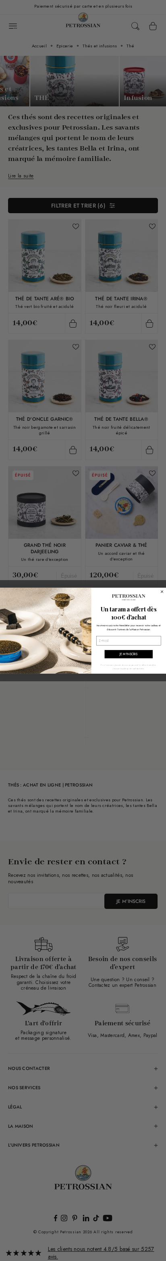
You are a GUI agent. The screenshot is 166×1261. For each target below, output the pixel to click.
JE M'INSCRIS (128, 654)
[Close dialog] (162, 591)
